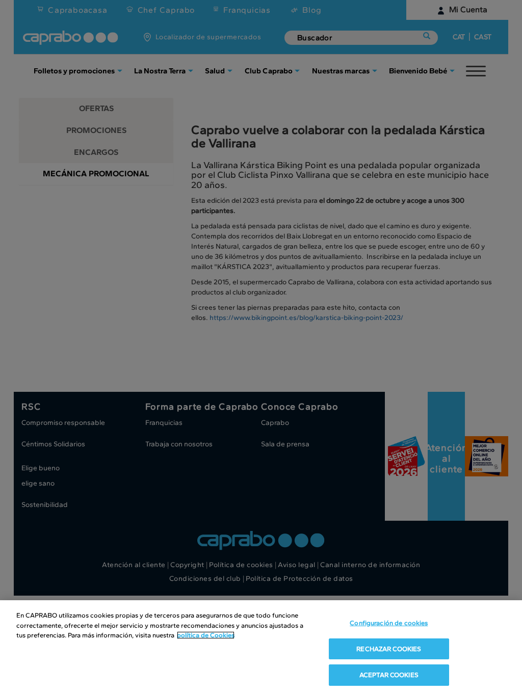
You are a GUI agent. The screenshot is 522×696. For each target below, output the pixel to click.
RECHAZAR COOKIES (388, 649)
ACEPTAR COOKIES (389, 675)
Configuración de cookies (389, 623)
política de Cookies (205, 635)
